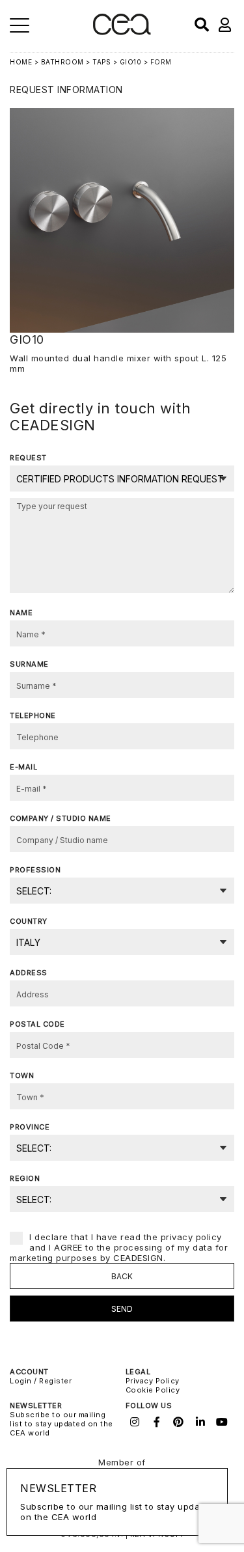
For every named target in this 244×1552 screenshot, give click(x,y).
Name (21, 612)
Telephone (33, 715)
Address (28, 972)
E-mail (23, 766)
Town (22, 1075)
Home (21, 62)
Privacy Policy (153, 1380)
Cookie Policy (153, 1389)
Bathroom (62, 62)
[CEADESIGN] (122, 32)
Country (28, 921)
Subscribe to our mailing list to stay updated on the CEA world (61, 1423)
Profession (35, 869)
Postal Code (37, 1024)
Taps (101, 62)
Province (29, 1126)
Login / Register (41, 1380)
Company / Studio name (60, 818)
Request (28, 457)
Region (25, 1178)
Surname (29, 664)
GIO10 (131, 62)
